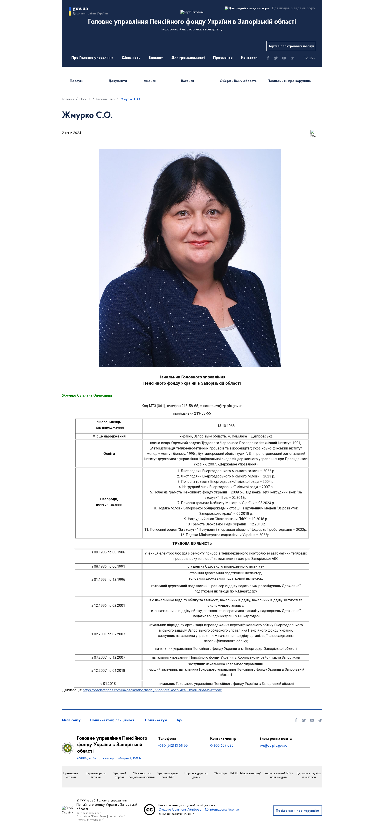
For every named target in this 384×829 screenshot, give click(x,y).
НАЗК (234, 773)
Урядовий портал (119, 775)
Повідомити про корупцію (289, 81)
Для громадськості (188, 58)
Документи (117, 81)
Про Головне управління (92, 58)
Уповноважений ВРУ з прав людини (278, 775)
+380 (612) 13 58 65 (173, 745)
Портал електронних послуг (291, 46)
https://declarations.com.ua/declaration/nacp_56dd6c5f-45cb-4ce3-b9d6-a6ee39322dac (152, 690)
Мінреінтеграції (250, 773)
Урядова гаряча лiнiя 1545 (167, 775)
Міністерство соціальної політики (142, 775)
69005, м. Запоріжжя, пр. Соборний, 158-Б (109, 758)
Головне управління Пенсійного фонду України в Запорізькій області (112, 745)
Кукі (180, 720)
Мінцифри (220, 773)
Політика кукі (156, 720)
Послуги (76, 81)
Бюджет (156, 58)
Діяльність (131, 58)
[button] (305, 58)
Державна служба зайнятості (308, 775)
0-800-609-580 (222, 745)
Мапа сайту (71, 720)
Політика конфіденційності (112, 720)
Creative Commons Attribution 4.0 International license (198, 809)
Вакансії (187, 81)
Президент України (70, 775)
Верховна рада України (96, 775)
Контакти (249, 58)
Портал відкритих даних (196, 775)
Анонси (150, 81)
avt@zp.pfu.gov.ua (273, 745)
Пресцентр (223, 58)
